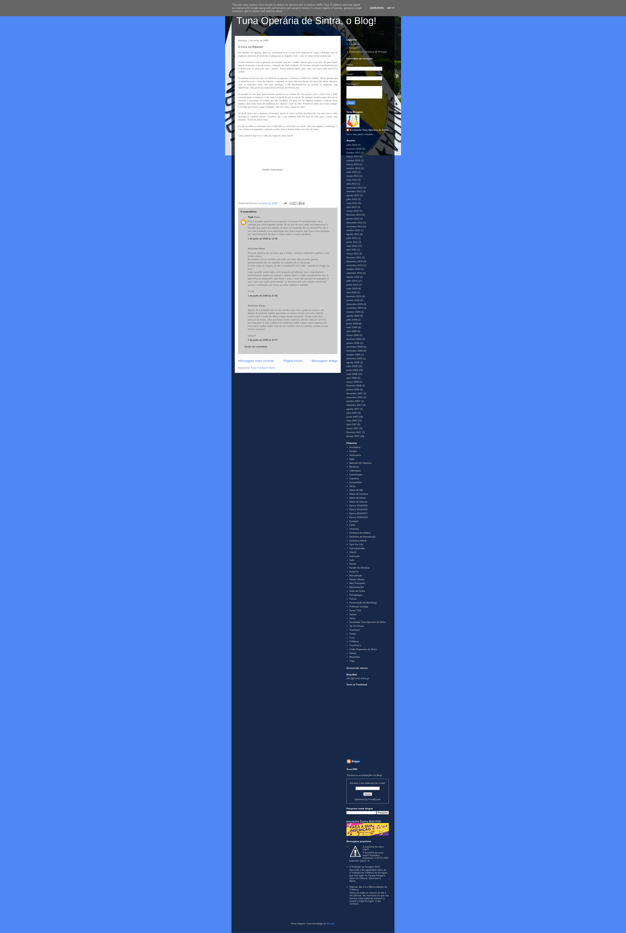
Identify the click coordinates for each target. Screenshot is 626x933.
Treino (352, 633)
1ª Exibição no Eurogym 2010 (364, 866)
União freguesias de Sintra (363, 649)
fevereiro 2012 (353, 214)
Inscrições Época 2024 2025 (363, 821)
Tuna (352, 637)
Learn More (377, 8)
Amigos (353, 451)
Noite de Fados (357, 591)
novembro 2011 (354, 226)
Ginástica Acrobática (359, 532)
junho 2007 (352, 416)
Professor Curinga (358, 606)
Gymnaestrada (357, 548)
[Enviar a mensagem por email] (291, 203)
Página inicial (292, 361)
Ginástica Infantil (357, 540)
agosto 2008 (352, 362)
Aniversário (355, 455)
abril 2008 (351, 378)
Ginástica (354, 529)
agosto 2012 (352, 195)
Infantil (352, 552)
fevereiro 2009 (353, 339)
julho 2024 (351, 145)
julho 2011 (351, 238)
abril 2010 (351, 292)
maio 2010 (351, 288)
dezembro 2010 (354, 261)
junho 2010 (352, 284)
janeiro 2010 (352, 300)
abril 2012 (351, 207)
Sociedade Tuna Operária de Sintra (369, 130)
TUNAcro (354, 641)
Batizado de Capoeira (360, 463)
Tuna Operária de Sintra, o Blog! (306, 20)
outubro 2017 (353, 152)
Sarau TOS (355, 610)
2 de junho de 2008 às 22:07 (262, 340)
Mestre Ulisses (357, 579)
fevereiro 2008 (353, 385)
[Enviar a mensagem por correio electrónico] (285, 203)
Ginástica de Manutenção (362, 536)
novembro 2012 (354, 187)
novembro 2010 (354, 265)
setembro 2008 (354, 358)
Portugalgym (355, 595)
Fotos (352, 525)
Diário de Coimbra (358, 494)
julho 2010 (351, 281)
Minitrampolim (356, 587)
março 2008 (352, 382)
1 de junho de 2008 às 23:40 (262, 295)
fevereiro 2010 (353, 296)
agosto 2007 (352, 409)
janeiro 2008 (352, 389)
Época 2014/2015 (358, 505)
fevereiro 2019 (353, 149)
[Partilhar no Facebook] (300, 203)
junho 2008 (352, 370)
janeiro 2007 (352, 436)
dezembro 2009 (354, 304)
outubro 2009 (353, 312)
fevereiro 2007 (353, 432)
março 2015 (352, 176)
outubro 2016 (353, 160)
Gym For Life (356, 544)
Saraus (353, 614)
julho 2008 (351, 366)
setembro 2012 (354, 191)
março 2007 (352, 428)
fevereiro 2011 (353, 257)
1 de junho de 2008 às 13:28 (262, 238)
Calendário (355, 470)
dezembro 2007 (354, 393)
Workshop (354, 657)
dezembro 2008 (354, 346)
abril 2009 (351, 331)
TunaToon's (355, 645)
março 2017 (352, 156)
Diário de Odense (358, 501)
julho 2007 (351, 413)
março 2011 (352, 253)
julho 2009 (351, 319)
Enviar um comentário (256, 346)
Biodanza (354, 466)
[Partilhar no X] (297, 203)
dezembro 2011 (354, 222)
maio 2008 (351, 374)
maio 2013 (351, 180)
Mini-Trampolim (357, 583)
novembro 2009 (354, 308)
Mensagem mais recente (256, 361)
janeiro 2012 (352, 218)
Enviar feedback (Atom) (263, 367)
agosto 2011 (352, 234)
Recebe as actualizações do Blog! (364, 775)
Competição (355, 482)
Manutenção (355, 575)
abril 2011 (351, 249)
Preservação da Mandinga (363, 602)
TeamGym (354, 630)
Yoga (352, 661)
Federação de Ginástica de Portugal (368, 51)
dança (352, 486)
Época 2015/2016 (358, 509)
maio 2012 (351, 203)
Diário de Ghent (357, 498)
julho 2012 (351, 199)
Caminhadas (355, 474)
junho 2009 (352, 323)
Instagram (354, 48)
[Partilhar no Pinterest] (303, 203)
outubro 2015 (353, 168)
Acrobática (354, 447)
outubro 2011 (353, 230)
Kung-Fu (353, 571)
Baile (351, 459)
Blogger (331, 923)
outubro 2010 (353, 269)
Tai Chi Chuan (356, 626)
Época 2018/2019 (358, 517)
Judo (351, 560)
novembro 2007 (354, 397)
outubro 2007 (353, 401)
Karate (352, 563)
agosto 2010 (352, 277)
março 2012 (352, 211)
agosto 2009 (352, 315)
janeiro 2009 (352, 343)
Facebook (354, 44)
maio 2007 (351, 420)
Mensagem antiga (324, 361)
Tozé (250, 217)
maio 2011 (351, 246)
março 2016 (352, 164)
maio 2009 (351, 327)
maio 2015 (351, 172)
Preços (353, 599)
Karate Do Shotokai (359, 567)
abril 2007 (351, 424)
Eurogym (354, 521)
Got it (391, 8)
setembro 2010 (354, 273)
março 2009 (352, 335)
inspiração (354, 556)
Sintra (352, 618)
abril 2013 (351, 183)
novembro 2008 (354, 350)
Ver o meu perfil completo (359, 134)
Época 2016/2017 (358, 513)
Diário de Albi (356, 490)
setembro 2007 (354, 405)
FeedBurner (374, 799)
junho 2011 (352, 242)
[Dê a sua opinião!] (294, 203)
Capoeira (354, 478)
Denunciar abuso (357, 668)
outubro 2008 (353, 354)
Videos (352, 653)
